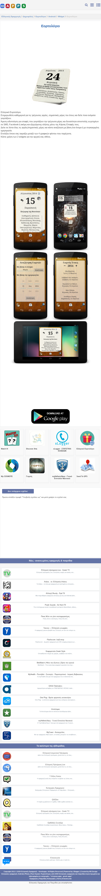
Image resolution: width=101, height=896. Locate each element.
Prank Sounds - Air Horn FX (55, 605)
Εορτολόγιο (41, 16)
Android (52, 16)
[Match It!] (11, 446)
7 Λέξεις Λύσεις (55, 776)
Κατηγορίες (51, 879)
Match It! (4, 449)
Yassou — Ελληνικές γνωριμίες (55, 628)
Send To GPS (82, 476)
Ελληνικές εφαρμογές (67, 874)
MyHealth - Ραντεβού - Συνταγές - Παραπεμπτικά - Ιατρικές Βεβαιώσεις (55, 674)
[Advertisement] (50, 49)
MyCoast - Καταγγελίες (55, 732)
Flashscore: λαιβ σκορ (55, 640)
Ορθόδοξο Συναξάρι (55, 823)
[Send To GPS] (87, 473)
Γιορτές (29, 476)
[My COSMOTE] (11, 473)
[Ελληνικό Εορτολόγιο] (87, 446)
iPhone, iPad (29, 874)
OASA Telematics (55, 686)
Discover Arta (31, 449)
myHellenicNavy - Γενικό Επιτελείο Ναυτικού (62, 477)
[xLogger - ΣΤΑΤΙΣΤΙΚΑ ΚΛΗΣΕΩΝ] (62, 446)
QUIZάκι (55, 800)
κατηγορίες (45, 876)
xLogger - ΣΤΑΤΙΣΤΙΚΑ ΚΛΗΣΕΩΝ (62, 450)
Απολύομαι (55, 709)
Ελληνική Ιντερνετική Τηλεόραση (55, 753)
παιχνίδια (81, 874)
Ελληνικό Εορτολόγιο (85, 449)
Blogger (76, 872)
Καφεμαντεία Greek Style (55, 651)
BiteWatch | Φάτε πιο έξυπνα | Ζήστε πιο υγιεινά (55, 663)
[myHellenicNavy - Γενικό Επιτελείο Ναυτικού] (62, 473)
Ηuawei (37, 874)
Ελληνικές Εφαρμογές (11, 16)
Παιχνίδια (42, 879)
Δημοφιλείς (28, 16)
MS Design (93, 872)
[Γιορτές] (37, 473)
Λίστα (59, 879)
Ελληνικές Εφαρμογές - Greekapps (34, 872)
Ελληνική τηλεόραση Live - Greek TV (55, 570)
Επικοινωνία (55, 858)
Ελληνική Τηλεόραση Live (55, 765)
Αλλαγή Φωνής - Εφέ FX (55, 593)
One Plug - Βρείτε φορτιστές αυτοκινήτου (55, 698)
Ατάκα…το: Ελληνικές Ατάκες (55, 582)
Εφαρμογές (34, 879)
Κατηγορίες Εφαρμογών (55, 788)
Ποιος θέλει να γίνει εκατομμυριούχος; (55, 616)
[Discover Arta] (37, 446)
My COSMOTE (7, 476)
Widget (61, 16)
